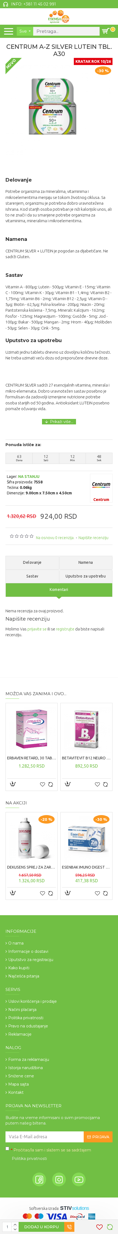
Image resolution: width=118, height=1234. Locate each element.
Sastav (32, 576)
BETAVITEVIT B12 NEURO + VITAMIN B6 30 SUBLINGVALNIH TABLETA (86, 758)
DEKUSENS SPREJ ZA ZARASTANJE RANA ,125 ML (31, 867)
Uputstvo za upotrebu (86, 576)
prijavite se (37, 629)
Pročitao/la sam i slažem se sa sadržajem (51, 1154)
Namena (85, 562)
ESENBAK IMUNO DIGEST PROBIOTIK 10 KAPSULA (86, 867)
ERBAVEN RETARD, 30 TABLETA (31, 758)
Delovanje (32, 562)
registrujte (65, 629)
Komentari (59, 589)
